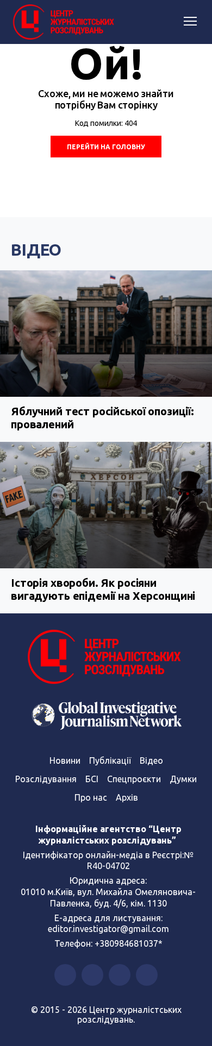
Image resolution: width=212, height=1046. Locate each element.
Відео (36, 249)
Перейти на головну (106, 146)
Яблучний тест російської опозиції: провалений (102, 417)
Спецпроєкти (134, 779)
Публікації (110, 760)
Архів (127, 797)
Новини (64, 760)
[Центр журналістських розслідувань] (62, 22)
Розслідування (46, 779)
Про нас (90, 797)
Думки (183, 779)
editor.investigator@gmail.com (108, 929)
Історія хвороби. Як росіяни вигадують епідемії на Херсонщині (103, 589)
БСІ (91, 779)
